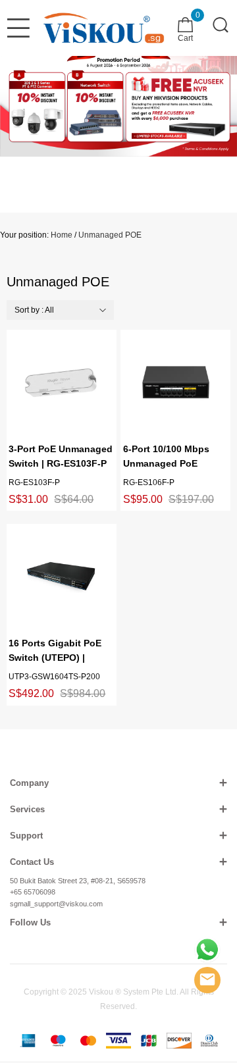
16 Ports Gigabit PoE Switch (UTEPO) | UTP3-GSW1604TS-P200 (55, 651)
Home (61, 235)
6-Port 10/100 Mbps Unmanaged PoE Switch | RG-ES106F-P (172, 457)
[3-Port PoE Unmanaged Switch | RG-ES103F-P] (61, 382)
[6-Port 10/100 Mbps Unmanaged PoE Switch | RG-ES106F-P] (175, 382)
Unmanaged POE (110, 235)
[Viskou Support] (207, 950)
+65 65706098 (32, 892)
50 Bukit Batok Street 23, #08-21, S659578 (77, 881)
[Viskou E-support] (207, 980)
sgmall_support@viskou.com (56, 904)
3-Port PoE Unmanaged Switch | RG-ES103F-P (61, 456)
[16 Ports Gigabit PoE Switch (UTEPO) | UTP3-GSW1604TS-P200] (61, 576)
